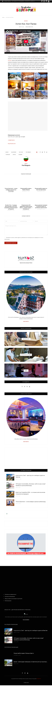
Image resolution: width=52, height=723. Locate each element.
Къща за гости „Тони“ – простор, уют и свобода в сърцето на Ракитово (30, 630)
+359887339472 (11, 140)
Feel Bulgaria (26, 165)
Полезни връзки (8, 600)
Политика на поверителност (10, 594)
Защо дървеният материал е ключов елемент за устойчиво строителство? (41, 206)
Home (3, 17)
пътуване (28, 152)
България (13, 152)
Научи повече (26, 619)
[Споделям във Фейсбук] (3, 60)
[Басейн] (41, 85)
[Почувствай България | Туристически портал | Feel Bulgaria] (26, 9)
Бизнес (26, 20)
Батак (7, 152)
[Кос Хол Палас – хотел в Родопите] (14, 76)
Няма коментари (29, 26)
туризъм (8, 154)
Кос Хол (21, 152)
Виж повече (26, 321)
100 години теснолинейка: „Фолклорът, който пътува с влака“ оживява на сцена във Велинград (24, 1)
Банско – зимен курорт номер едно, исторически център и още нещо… (30, 661)
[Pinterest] (3, 67)
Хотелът (10, 60)
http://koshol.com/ (12, 143)
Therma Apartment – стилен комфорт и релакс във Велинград (11, 190)
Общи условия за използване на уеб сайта (13, 598)
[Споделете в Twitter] (3, 64)
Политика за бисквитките (10, 596)
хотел (14, 154)
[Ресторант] (14, 93)
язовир (20, 154)
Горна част (26, 682)
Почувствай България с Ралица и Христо (24, 653)
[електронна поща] (3, 70)
